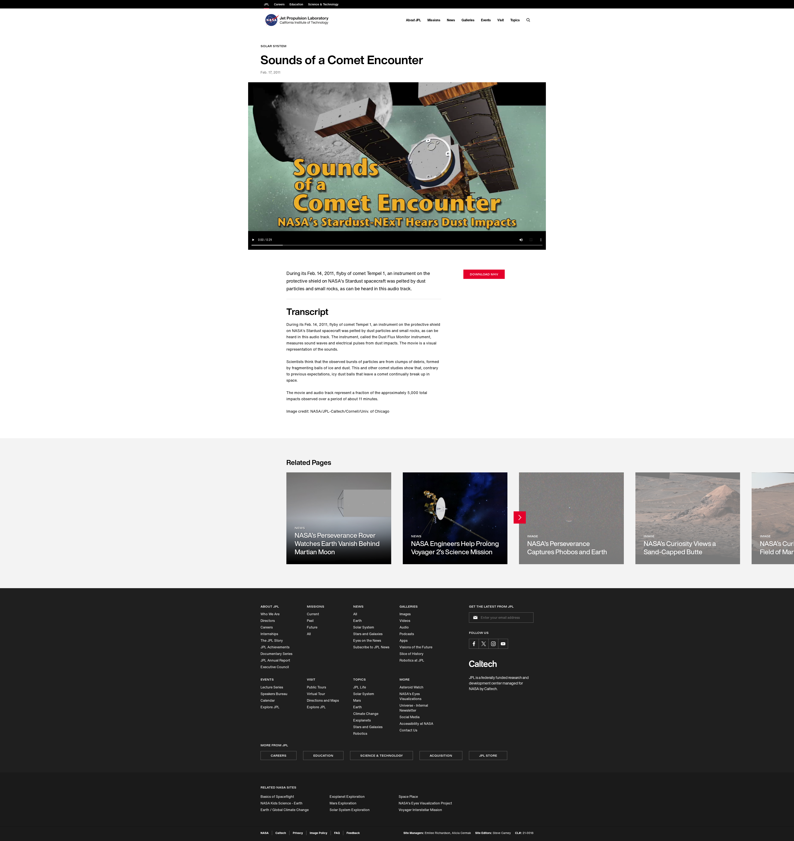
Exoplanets (362, 720)
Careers (267, 627)
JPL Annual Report (275, 660)
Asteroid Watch (411, 687)
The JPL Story (272, 640)
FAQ (337, 833)
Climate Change (365, 713)
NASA (265, 833)
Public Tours (316, 687)
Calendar (268, 700)
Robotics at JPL (411, 660)
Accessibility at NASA (416, 723)
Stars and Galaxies (368, 633)
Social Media (409, 716)
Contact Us (408, 730)
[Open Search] (528, 20)
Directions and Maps (323, 700)
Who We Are (270, 614)
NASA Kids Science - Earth (282, 803)
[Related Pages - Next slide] (520, 517)
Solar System (363, 627)
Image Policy (318, 833)
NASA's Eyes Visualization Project (425, 803)
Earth (357, 620)
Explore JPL (270, 707)
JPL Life (359, 687)
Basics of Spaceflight (277, 796)
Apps (403, 640)
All (309, 633)
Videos (404, 620)
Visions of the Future (415, 647)
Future (312, 627)
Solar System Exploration (350, 809)
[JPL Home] (305, 20)
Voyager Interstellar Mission (420, 809)
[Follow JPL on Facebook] (474, 644)
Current (313, 614)
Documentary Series (276, 653)
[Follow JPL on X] (484, 644)
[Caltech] (483, 663)
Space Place (408, 796)
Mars (357, 700)
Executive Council (275, 666)
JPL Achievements (275, 647)
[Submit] (474, 617)
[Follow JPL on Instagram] (493, 644)
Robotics (360, 733)
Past (310, 620)
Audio (404, 627)
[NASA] (271, 20)
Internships (269, 633)
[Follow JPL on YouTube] (503, 644)
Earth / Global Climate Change (285, 809)
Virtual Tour (316, 693)
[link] (338, 518)
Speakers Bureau (274, 693)
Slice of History (411, 653)
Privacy (298, 833)
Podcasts (406, 633)
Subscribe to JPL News (371, 647)
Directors (268, 620)
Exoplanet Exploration (347, 796)
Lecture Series (272, 687)
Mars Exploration (343, 803)
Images (405, 614)
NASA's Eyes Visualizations (410, 696)
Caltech (280, 833)
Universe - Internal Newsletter (413, 708)
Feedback (353, 833)
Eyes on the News (367, 640)
